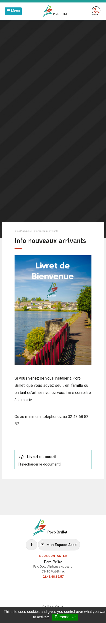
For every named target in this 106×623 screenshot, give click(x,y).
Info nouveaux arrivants (46, 231)
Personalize (65, 617)
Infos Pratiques (23, 231)
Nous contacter (53, 556)
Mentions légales (52, 606)
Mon (61, 545)
